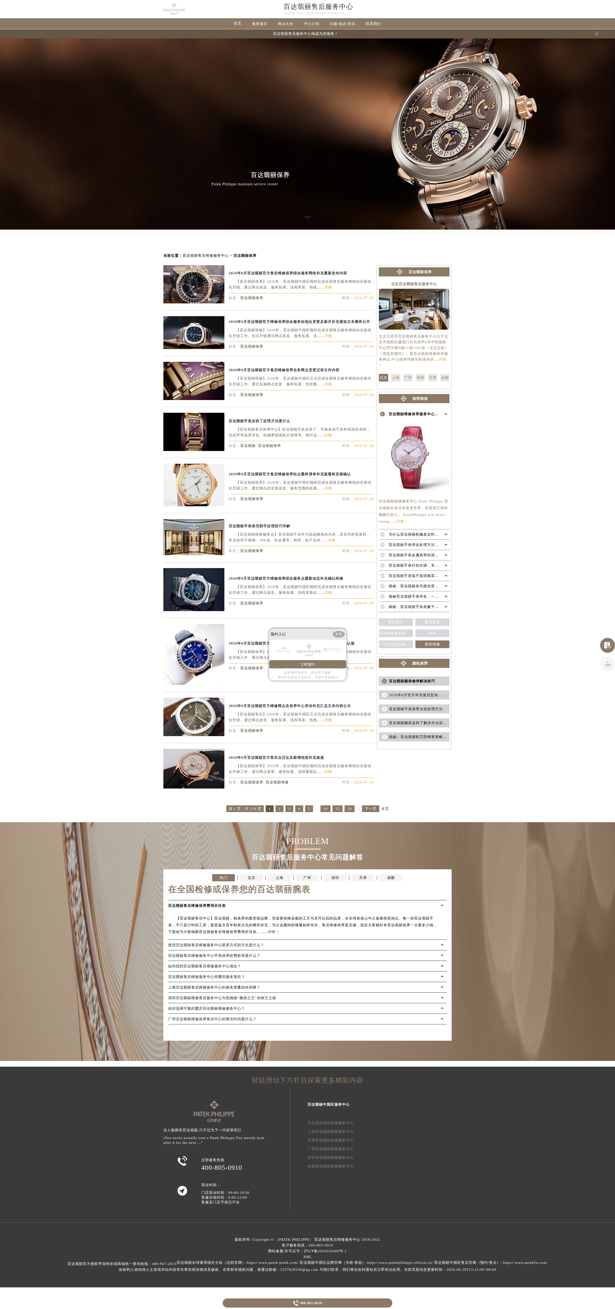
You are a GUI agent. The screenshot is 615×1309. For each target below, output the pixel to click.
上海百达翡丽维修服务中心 (331, 1132)
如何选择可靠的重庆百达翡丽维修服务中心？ (206, 1008)
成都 (445, 378)
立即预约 (308, 664)
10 (325, 809)
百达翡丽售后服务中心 (318, 6)
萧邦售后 (396, 622)
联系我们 (373, 24)
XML (307, 1257)
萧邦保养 (432, 622)
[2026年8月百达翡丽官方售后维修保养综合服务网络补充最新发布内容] (193, 302)
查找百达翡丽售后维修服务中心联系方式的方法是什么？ (216, 945)
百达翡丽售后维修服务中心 (206, 255)
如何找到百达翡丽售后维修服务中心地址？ (204, 966)
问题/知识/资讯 (342, 24)
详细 (328, 287)
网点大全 (285, 24)
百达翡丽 (248, 446)
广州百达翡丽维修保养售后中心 (396, 644)
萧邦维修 (432, 644)
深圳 (420, 378)
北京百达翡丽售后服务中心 (414, 284)
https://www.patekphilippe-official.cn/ (400, 1263)
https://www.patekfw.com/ (525, 1263)
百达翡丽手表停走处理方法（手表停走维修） (427, 545)
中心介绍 (311, 24)
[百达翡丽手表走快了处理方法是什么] (193, 450)
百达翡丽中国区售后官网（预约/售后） (467, 1263)
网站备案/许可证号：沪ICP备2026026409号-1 (307, 1251)
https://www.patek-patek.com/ (272, 1263)
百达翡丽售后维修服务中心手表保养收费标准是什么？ (214, 956)
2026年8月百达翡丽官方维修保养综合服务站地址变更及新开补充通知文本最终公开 (299, 322)
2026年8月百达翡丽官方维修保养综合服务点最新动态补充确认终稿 (286, 578)
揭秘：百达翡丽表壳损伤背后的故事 (419, 586)
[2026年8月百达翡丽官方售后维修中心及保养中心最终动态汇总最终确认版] (193, 684)
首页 (237, 23)
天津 (433, 378)
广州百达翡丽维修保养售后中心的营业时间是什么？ (212, 1019)
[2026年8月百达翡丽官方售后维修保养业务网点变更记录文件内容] (193, 399)
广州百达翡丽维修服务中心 (331, 1149)
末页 (385, 809)
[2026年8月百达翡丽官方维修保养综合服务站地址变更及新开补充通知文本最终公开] (193, 348)
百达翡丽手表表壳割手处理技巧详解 (259, 526)
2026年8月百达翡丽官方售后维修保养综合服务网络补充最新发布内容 (288, 273)
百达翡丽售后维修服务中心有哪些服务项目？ (206, 977)
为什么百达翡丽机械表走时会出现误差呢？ (425, 534)
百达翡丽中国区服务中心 (329, 1104)
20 (349, 809)
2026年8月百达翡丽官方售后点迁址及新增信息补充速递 (276, 757)
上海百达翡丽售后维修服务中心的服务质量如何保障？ (214, 987)
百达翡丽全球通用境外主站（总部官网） (211, 1263)
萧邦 (432, 633)
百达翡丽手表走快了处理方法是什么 (259, 421)
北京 (383, 378)
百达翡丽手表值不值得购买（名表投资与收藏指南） (433, 576)
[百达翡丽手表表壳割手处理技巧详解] (193, 554)
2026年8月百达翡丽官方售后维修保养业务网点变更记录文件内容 (284, 370)
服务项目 (259, 24)
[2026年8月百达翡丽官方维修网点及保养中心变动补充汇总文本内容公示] (193, 735)
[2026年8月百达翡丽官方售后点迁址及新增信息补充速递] (193, 787)
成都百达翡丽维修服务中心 (331, 1166)
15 (337, 809)
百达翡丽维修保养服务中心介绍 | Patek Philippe (430, 414)
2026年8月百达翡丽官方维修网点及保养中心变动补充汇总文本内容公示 (290, 706)
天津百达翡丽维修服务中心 (331, 1140)
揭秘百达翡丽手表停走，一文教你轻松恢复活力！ (431, 596)
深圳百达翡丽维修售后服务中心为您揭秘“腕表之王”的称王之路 (222, 998)
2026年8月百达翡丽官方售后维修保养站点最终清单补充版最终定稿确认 (290, 474)
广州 (408, 378)
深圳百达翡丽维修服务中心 (331, 1157)
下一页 (370, 809)
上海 (396, 378)
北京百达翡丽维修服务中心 (331, 1123)
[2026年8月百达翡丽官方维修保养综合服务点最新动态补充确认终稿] (193, 610)
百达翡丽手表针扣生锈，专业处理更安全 (423, 565)
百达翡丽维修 (277, 782)
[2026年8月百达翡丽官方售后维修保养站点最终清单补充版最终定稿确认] (193, 505)
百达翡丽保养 (251, 298)
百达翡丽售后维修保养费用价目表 (396, 633)
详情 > (401, 521)
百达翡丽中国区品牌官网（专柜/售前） (333, 1263)
